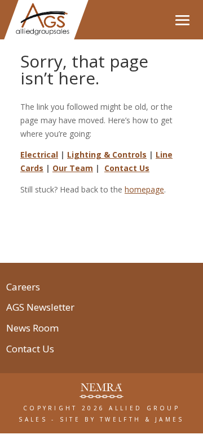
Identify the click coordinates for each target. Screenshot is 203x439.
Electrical (39, 154)
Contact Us (126, 168)
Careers (23, 288)
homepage (144, 189)
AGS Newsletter (40, 308)
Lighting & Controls (107, 154)
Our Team (72, 168)
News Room (32, 329)
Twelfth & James (142, 419)
